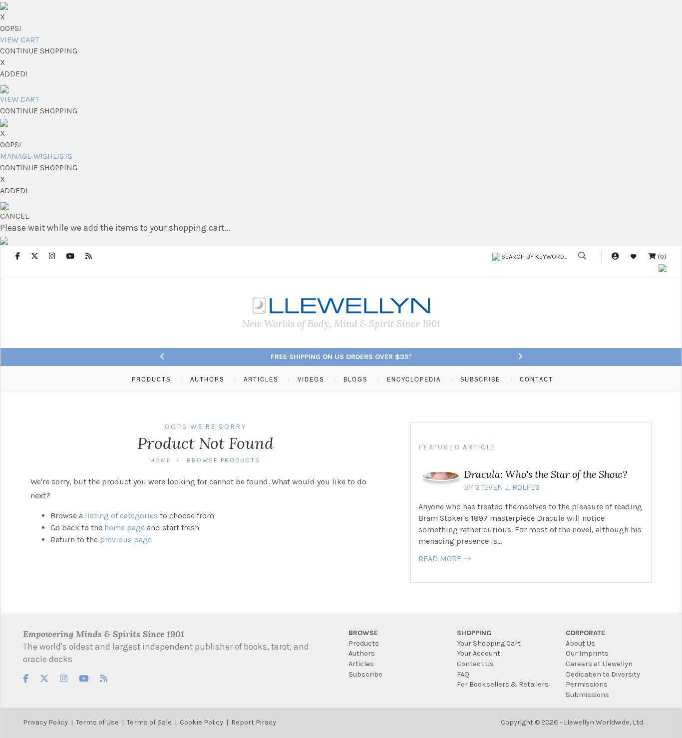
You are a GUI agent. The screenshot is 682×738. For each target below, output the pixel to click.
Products (363, 643)
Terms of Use (97, 722)
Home (160, 460)
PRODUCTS (151, 379)
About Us (580, 643)
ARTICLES (261, 379)
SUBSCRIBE (480, 379)
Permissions (587, 684)
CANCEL (14, 216)
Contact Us (475, 664)
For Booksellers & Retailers (503, 684)
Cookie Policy (201, 722)
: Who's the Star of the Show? (545, 474)
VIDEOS (311, 379)
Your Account (478, 653)
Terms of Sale (149, 722)
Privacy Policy (45, 722)
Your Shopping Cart (489, 643)
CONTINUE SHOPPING (38, 50)
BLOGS (355, 379)
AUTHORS (207, 379)
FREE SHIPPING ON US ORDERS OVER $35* (341, 357)
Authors (361, 653)
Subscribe (365, 674)
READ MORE (439, 558)
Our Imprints (587, 653)
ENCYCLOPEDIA (414, 379)
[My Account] (615, 256)
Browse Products (223, 460)
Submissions (587, 695)
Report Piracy (253, 722)
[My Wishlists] (634, 256)
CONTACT (536, 379)
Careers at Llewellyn (599, 664)
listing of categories (121, 515)
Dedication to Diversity (603, 674)
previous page (126, 539)
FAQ (463, 674)
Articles (361, 664)
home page (124, 527)
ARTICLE (479, 447)
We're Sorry (218, 426)
